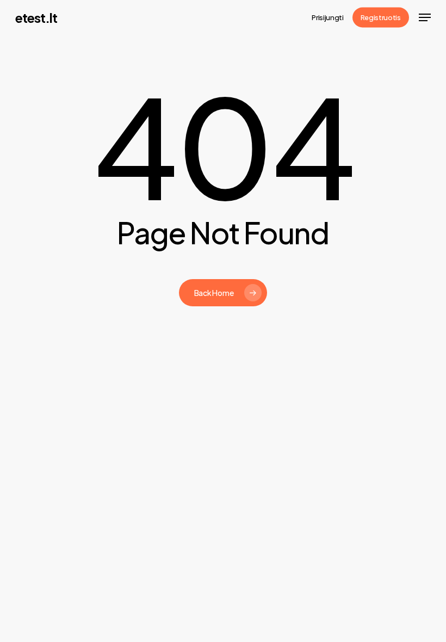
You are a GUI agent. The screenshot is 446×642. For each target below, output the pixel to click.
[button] (425, 17)
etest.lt (36, 17)
